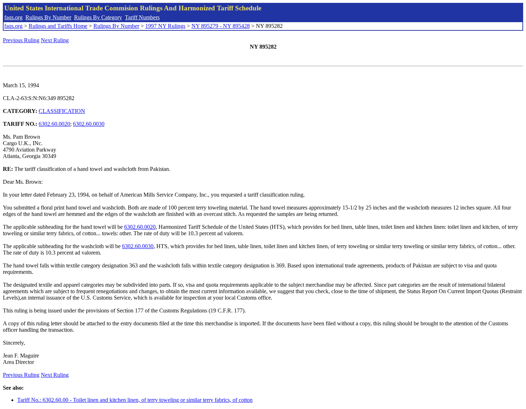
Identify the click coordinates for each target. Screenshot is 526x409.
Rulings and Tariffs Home (58, 26)
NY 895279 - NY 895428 (220, 26)
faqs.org (13, 17)
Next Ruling (55, 40)
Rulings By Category (98, 17)
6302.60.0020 (54, 124)
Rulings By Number (48, 17)
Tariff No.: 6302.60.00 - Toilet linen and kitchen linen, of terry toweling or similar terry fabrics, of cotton (135, 400)
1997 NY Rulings (165, 26)
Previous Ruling (21, 40)
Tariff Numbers (142, 17)
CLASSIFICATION (62, 111)
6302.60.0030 (88, 124)
